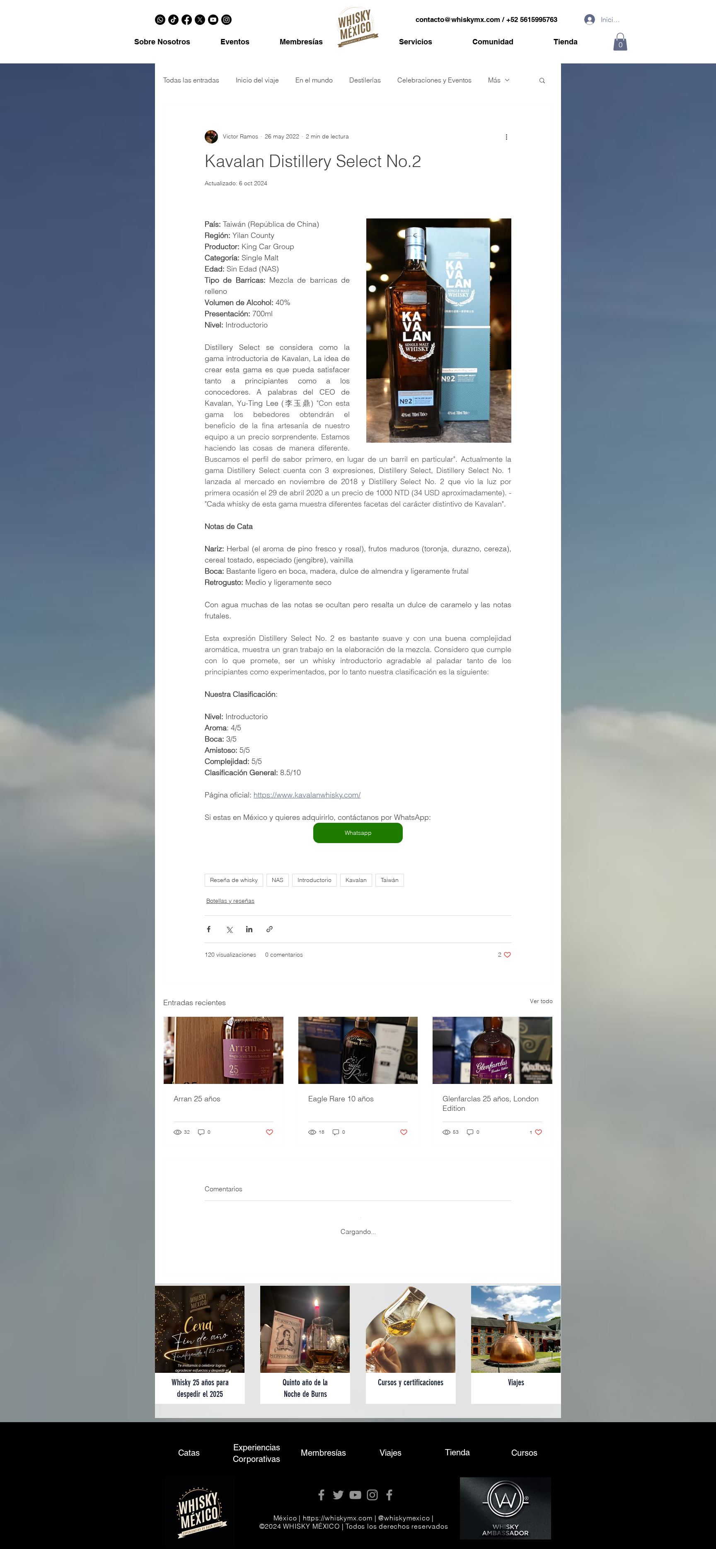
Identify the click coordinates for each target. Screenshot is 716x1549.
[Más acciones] (506, 137)
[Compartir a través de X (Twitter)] (229, 929)
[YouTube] (355, 1488)
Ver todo (541, 1001)
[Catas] (189, 1447)
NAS (277, 880)
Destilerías (365, 80)
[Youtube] (213, 20)
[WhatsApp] (160, 20)
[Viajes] (390, 1447)
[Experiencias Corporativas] (256, 1446)
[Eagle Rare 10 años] (358, 1050)
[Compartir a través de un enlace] (269, 929)
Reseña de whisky (234, 880)
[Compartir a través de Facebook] (209, 929)
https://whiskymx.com (338, 1511)
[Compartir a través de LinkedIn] (249, 929)
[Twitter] (338, 1488)
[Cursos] (524, 1447)
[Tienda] (457, 1447)
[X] (200, 20)
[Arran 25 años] (223, 1050)
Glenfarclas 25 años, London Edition (491, 1103)
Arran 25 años (197, 1098)
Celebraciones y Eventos (434, 80)
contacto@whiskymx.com (458, 19)
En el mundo (314, 80)
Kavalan (356, 880)
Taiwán (390, 880)
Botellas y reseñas (230, 900)
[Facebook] (186, 20)
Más (494, 80)
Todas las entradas (191, 80)
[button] (620, 42)
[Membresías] (323, 1447)
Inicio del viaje (257, 80)
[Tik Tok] (173, 20)
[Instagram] (226, 20)
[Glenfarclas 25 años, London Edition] (492, 1050)
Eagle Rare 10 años (341, 1098)
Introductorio (314, 880)
